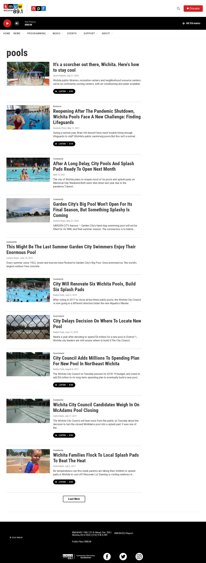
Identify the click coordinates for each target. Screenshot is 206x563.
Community (58, 158)
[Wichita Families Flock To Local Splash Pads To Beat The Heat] (28, 461)
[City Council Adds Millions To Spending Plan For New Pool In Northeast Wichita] (28, 364)
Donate (195, 8)
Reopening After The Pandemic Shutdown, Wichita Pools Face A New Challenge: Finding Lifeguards (97, 116)
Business (57, 106)
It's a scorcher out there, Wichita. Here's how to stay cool (96, 67)
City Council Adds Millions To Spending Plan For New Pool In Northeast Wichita (96, 360)
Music (57, 33)
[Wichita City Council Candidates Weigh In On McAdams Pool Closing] (28, 411)
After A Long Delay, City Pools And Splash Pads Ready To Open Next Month (93, 166)
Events (72, 33)
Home (6, 33)
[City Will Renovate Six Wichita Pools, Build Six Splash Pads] (28, 290)
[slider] (22, 23)
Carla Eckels (58, 416)
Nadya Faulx (58, 295)
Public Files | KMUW (81, 541)
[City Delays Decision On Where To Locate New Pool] (28, 327)
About (106, 33)
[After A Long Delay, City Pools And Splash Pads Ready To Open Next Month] (28, 170)
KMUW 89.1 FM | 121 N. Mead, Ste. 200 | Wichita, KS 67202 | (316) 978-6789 (91, 533)
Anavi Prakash (59, 75)
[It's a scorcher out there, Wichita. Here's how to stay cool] (28, 74)
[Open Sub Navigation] (23, 33)
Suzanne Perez (59, 128)
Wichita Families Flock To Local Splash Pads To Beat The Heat (96, 457)
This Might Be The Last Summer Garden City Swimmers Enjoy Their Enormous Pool (71, 249)
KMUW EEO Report (123, 533)
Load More (74, 498)
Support (89, 33)
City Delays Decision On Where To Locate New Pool (97, 323)
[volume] (17, 23)
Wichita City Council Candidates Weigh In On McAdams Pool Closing (96, 407)
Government (58, 316)
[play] (7, 23)
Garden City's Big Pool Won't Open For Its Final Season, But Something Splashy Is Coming (92, 209)
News (17, 33)
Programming (36, 33)
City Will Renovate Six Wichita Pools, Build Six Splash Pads (94, 286)
